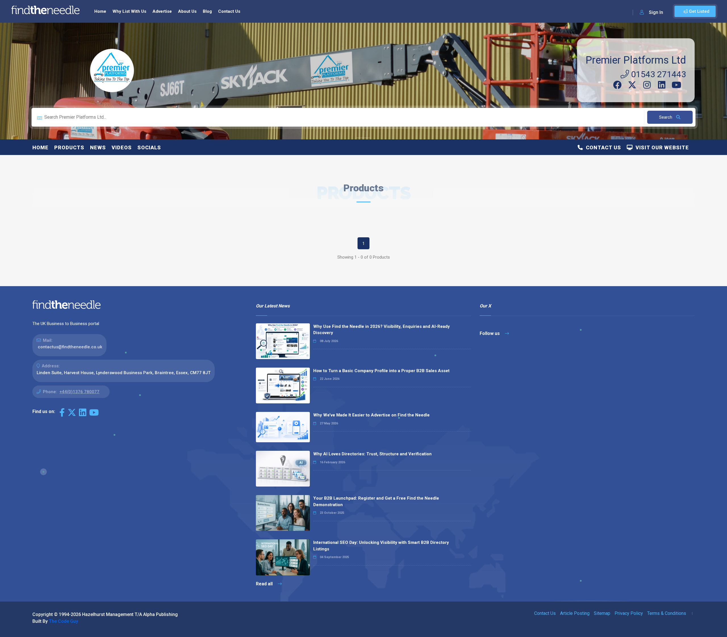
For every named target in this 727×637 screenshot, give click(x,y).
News (98, 147)
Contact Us (229, 11)
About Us (187, 11)
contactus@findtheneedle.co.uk (70, 346)
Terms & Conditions (666, 613)
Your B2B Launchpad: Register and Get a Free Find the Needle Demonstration (376, 501)
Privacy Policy (629, 613)
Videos (122, 147)
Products (69, 147)
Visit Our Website (661, 147)
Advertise (162, 11)
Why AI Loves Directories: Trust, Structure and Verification (372, 453)
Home (100, 11)
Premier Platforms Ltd (636, 60)
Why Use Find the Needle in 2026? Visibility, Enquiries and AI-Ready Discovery (381, 330)
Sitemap (602, 613)
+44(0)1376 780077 (79, 391)
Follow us (490, 333)
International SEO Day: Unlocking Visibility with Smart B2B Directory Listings (381, 546)
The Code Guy (63, 621)
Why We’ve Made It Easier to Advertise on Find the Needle (371, 415)
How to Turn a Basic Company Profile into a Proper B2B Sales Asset (381, 370)
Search (666, 117)
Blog (207, 11)
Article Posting (575, 613)
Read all (265, 583)
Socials (149, 147)
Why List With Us (129, 11)
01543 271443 (657, 74)
